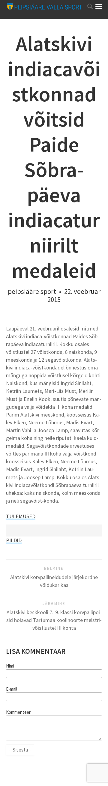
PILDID (14, 540)
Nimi (10, 666)
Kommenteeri (19, 712)
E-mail (11, 689)
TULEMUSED (20, 516)
